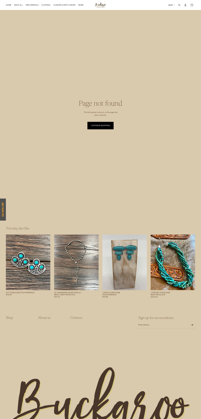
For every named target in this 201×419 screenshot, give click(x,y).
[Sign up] (192, 325)
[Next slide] (94, 262)
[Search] (179, 5)
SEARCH (9, 324)
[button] (3, 210)
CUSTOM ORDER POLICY (16, 338)
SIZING (9, 349)
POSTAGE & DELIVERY (15, 342)
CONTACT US (11, 346)
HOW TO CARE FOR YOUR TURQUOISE (17, 333)
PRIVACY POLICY (13, 353)
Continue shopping (100, 125)
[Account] (185, 5)
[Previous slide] (58, 262)
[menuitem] (81, 5)
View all (192, 229)
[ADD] (45, 285)
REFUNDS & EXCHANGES (16, 328)
